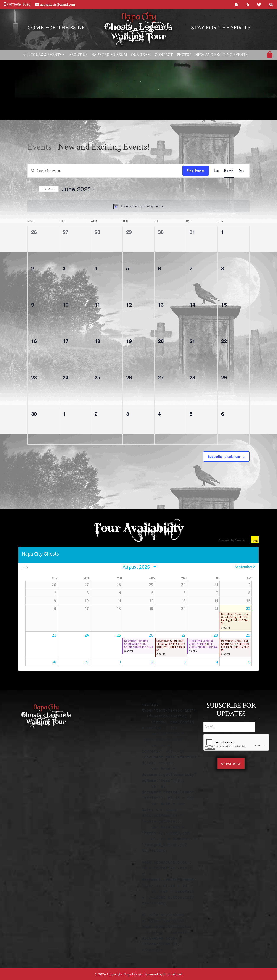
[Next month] (34, 189)
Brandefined (172, 974)
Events (39, 147)
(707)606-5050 (18, 4)
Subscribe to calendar (224, 456)
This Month (48, 189)
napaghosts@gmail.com (57, 4)
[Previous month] (28, 189)
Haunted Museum (109, 54)
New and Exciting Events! (222, 54)
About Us (78, 54)
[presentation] (236, 742)
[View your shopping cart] (269, 55)
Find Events (196, 170)
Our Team (141, 54)
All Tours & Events (42, 54)
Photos (184, 54)
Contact (164, 54)
